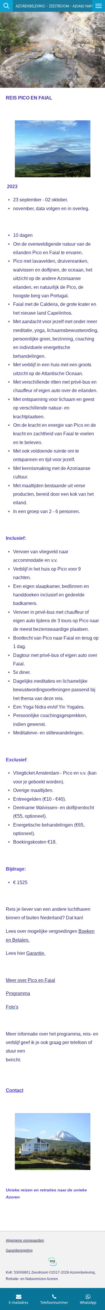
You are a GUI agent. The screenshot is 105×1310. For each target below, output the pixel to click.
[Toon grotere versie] (52, 148)
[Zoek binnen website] (6, 6)
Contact (14, 1090)
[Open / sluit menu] (98, 6)
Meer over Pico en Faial (30, 980)
